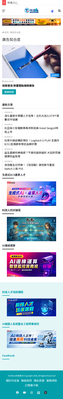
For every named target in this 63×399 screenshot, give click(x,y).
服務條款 (51, 380)
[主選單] (3, 11)
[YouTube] (24, 392)
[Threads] (45, 392)
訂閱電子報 (31, 385)
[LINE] (38, 392)
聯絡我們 (26, 380)
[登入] (52, 12)
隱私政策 (39, 380)
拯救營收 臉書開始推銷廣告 (18, 85)
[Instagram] (31, 392)
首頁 (6, 32)
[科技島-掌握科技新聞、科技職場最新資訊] (31, 10)
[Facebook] (17, 392)
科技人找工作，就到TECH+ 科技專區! (29, 2)
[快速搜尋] (59, 11)
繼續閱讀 (9, 92)
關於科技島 (12, 380)
